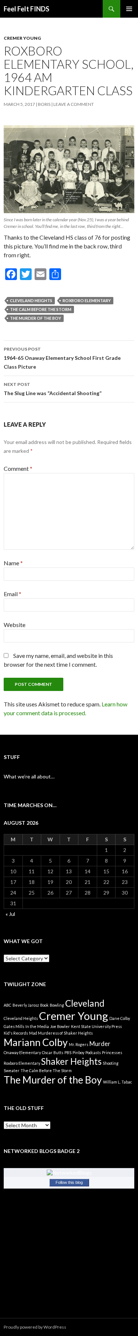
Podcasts (93, 1052)
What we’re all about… (29, 776)
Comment (18, 468)
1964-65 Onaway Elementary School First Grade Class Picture (62, 358)
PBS (67, 1052)
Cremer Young (22, 38)
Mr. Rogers (78, 1044)
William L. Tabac (117, 1081)
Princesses (112, 1052)
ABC (7, 1005)
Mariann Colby (36, 1042)
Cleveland (85, 1003)
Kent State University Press (96, 1026)
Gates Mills (14, 1026)
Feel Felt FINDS (26, 9)
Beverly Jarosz (26, 1005)
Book (44, 1005)
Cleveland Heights (31, 300)
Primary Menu (129, 9)
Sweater (12, 1070)
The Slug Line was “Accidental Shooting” (53, 389)
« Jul (10, 914)
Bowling (57, 1005)
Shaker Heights (71, 1061)
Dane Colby (119, 1018)
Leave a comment (73, 104)
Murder (99, 1043)
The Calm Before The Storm (40, 309)
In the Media (37, 1026)
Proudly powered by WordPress (35, 1327)
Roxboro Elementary (87, 300)
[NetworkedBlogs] (69, 1172)
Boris (44, 104)
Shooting (110, 1063)
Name (13, 562)
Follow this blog (69, 1182)
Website (14, 624)
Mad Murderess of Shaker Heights (61, 1033)
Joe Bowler (60, 1026)
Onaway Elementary (22, 1052)
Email (12, 593)
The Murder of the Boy (35, 318)
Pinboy (78, 1052)
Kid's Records (16, 1033)
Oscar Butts (52, 1052)
